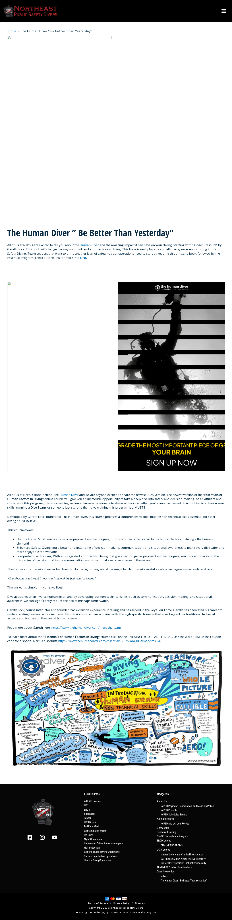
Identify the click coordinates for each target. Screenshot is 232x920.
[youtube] (55, 837)
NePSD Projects (169, 810)
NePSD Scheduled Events (174, 814)
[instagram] (45, 837)
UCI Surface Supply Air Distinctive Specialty (183, 858)
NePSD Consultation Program (172, 836)
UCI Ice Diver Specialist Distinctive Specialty (183, 863)
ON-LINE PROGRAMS (172, 845)
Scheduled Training (166, 832)
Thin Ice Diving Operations (97, 860)
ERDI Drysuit (90, 822)
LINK (83, 258)
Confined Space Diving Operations (102, 851)
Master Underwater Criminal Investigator (182, 854)
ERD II (87, 809)
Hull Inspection (92, 847)
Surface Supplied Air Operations (100, 856)
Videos (164, 876)
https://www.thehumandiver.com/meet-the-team (86, 627)
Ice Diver (88, 835)
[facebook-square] (33, 837)
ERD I (86, 805)
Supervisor (89, 813)
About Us (162, 801)
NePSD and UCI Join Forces (175, 823)
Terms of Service (98, 903)
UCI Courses (163, 849)
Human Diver (89, 245)
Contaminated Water (95, 830)
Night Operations (93, 839)
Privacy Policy (121, 903)
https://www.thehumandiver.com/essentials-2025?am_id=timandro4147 (110, 641)
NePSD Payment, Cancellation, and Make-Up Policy (187, 806)
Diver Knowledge (165, 871)
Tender (87, 818)
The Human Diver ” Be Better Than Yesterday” (184, 880)
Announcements (165, 818)
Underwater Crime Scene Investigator (103, 843)
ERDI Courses (164, 840)
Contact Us (163, 828)
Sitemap (140, 903)
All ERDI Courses (93, 801)
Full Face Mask (92, 826)
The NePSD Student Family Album (174, 867)
